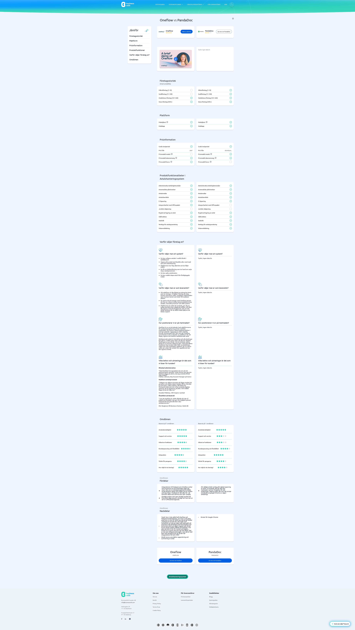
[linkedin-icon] (125, 619)
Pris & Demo (186, 32)
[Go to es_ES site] (177, 625)
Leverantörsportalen (187, 600)
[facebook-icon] (121, 619)
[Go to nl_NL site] (187, 625)
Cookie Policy (157, 610)
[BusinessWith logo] (127, 4)
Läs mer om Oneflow (176, 560)
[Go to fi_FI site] (182, 625)
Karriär (155, 600)
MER (225, 4)
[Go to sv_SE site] (158, 625)
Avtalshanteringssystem (177, 577)
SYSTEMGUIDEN (160, 4)
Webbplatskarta (213, 607)
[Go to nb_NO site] (192, 625)
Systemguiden (213, 600)
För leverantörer (185, 596)
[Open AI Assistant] (130, 619)
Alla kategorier (213, 603)
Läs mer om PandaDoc (224, 31)
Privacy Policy (157, 603)
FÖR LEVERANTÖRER (214, 4)
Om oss (155, 596)
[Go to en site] (196, 625)
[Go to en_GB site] (163, 625)
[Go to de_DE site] (168, 625)
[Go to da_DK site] (172, 625)
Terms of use (156, 607)
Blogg (211, 596)
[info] (233, 18)
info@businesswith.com (128, 602)
